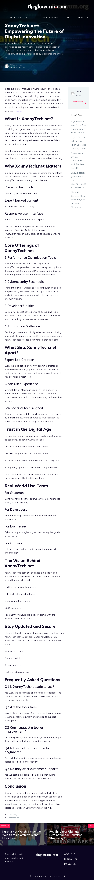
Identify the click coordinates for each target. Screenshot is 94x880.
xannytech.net (13, 817)
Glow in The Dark (13, 18)
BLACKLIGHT (30, 18)
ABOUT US (69, 854)
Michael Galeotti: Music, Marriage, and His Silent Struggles (78, 199)
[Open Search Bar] (47, 24)
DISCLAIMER (70, 863)
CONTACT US (71, 859)
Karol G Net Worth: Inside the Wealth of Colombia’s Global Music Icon (21, 835)
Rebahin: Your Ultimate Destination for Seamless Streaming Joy (65, 835)
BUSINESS (69, 18)
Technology (82, 18)
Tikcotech (18, 111)
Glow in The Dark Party (50, 18)
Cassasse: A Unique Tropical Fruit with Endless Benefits (78, 160)
